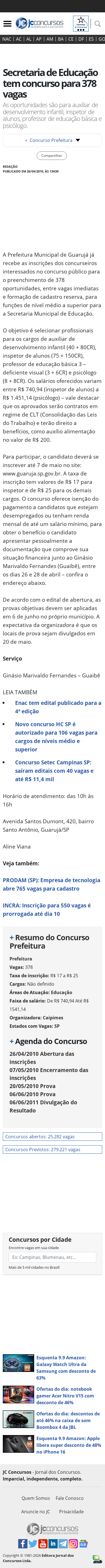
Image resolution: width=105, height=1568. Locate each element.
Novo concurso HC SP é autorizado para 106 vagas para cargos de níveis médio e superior (56, 736)
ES (91, 39)
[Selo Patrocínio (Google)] (81, 23)
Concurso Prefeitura (49, 140)
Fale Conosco (70, 1498)
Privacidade (71, 1512)
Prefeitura (21, 959)
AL (28, 39)
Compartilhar (51, 155)
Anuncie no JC (35, 1512)
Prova (32, 1086)
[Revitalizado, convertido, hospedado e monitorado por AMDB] (97, 1559)
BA (61, 39)
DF (81, 39)
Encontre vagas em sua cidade (34, 1247)
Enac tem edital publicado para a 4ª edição (58, 707)
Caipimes (53, 1018)
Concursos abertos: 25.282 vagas (40, 1137)
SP (57, 1026)
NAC (6, 39)
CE (71, 39)
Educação (61, 992)
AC (19, 39)
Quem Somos (36, 1498)
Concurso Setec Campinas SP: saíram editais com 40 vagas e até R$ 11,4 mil (54, 770)
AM (49, 39)
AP (39, 39)
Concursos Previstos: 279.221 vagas (42, 1149)
